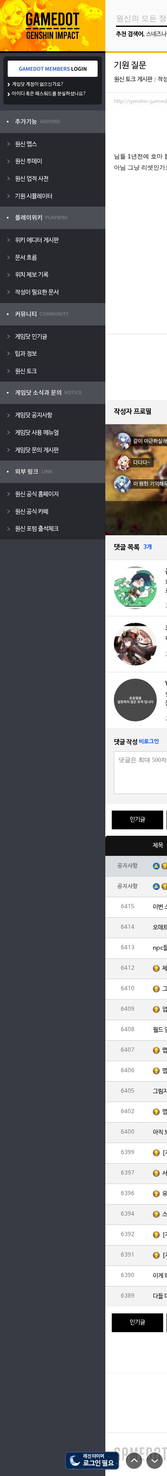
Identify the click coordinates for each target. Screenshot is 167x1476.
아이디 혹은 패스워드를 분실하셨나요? (49, 93)
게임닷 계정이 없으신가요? (38, 84)
